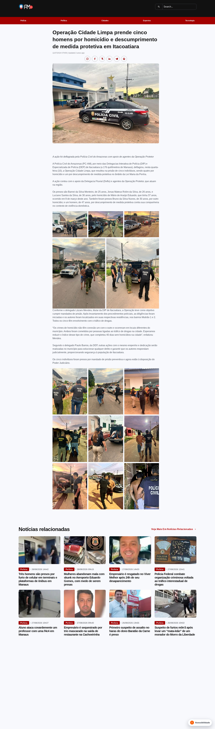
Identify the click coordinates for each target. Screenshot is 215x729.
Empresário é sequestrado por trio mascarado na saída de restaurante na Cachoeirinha (83, 631)
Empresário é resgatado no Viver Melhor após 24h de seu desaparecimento (129, 577)
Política (64, 21)
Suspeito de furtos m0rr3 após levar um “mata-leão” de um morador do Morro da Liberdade (175, 631)
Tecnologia (190, 21)
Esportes (147, 21)
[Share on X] (102, 59)
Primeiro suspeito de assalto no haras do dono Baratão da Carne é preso (129, 631)
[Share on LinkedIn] (109, 59)
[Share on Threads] (124, 59)
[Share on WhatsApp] (87, 59)
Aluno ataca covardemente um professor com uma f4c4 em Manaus (38, 631)
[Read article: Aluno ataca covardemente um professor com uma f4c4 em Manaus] (39, 604)
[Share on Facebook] (95, 59)
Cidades (105, 21)
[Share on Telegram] (117, 59)
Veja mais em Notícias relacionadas (172, 529)
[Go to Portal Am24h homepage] (26, 7)
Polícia (23, 21)
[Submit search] (158, 7)
